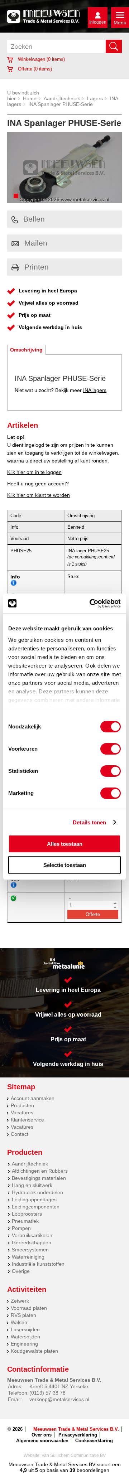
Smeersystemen (30, 1249)
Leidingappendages (34, 1199)
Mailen (35, 243)
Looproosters (27, 1214)
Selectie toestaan (64, 865)
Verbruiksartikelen (32, 1235)
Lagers (95, 98)
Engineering (24, 1344)
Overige (21, 1271)
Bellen (34, 219)
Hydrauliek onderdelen (37, 1192)
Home (30, 98)
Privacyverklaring (77, 1435)
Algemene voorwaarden (42, 1440)
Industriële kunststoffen (38, 1264)
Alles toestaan (64, 844)
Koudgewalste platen (34, 1351)
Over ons (42, 1435)
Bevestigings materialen (39, 1178)
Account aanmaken (32, 1098)
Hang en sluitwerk (32, 1185)
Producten (22, 1105)
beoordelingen (92, 1470)
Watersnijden (25, 1336)
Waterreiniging (28, 1257)
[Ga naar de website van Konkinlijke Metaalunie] (64, 963)
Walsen (19, 1322)
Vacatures (22, 1112)
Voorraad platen (29, 1308)
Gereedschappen (31, 1242)
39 (72, 1470)
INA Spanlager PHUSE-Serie (60, 104)
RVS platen (23, 1315)
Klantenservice (27, 1120)
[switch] (110, 749)
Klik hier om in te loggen (34, 472)
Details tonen (89, 822)
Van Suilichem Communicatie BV (74, 1455)
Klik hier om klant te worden (38, 495)
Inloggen (97, 22)
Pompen (21, 1228)
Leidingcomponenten (35, 1207)
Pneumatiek (25, 1221)
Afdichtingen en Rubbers (40, 1171)
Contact (19, 1134)
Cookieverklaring (94, 1440)
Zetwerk (20, 1301)
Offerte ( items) (34, 69)
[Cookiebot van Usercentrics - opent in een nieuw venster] (91, 603)
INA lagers (94, 390)
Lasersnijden (25, 1329)
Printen (36, 267)
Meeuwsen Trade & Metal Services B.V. (76, 1429)
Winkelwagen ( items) (40, 59)
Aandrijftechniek (62, 98)
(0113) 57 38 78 (47, 1393)
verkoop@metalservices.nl (59, 1399)
